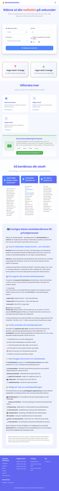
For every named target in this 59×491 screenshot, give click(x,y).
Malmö (4, 468)
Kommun (10, 37)
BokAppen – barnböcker (8, 482)
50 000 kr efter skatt (21, 466)
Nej (39, 42)
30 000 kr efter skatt (21, 461)
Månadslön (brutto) (13, 28)
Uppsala (4, 470)
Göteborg (4, 466)
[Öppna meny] (55, 3)
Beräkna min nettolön (30, 48)
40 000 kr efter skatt (21, 464)
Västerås (4, 473)
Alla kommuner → (6, 475)
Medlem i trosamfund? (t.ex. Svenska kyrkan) (41, 38)
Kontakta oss (48, 461)
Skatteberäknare (34, 461)
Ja (33, 42)
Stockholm (4, 463)
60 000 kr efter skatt (21, 469)
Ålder (34, 28)
